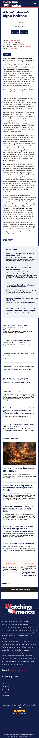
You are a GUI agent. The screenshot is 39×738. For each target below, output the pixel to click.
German (16, 46)
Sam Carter (13, 48)
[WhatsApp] (26, 32)
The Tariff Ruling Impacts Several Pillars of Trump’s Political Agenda (18, 487)
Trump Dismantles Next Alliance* (22, 408)
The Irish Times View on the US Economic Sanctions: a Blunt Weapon (20, 310)
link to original (20, 44)
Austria (10, 240)
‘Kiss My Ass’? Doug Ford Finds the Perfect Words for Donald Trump (18, 341)
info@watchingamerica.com (19, 670)
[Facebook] (13, 32)
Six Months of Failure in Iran (17, 325)
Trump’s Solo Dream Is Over (22, 543)
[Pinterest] (22, 32)
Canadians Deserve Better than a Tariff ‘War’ (22, 299)
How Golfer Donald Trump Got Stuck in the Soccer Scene (21, 286)
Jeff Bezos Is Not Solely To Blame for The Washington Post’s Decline (18, 509)
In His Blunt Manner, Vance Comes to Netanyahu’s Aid (18, 527)
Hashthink (30, 736)
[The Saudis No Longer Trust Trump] (19, 453)
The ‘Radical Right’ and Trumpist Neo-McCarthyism (22, 269)
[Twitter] (17, 32)
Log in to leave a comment (19, 589)
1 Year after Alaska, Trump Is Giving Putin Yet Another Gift (18, 425)
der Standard (15, 40)
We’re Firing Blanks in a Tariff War (21, 367)
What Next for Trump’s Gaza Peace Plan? (20, 254)
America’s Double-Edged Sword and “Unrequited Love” (10, 569)
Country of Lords (14, 391)
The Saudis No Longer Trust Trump (19, 469)
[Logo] (17, 3)
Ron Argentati (26, 46)
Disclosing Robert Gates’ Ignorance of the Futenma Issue (29, 574)
